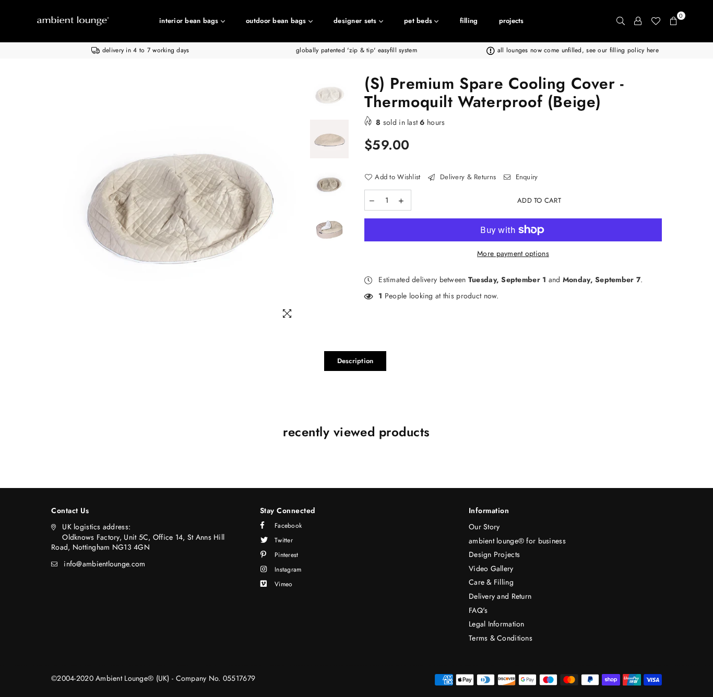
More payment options (513, 254)
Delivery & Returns (467, 177)
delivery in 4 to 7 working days (144, 50)
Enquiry (525, 177)
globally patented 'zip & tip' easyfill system (356, 50)
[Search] (620, 21)
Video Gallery (491, 568)
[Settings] (637, 21)
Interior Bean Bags (190, 21)
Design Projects (494, 554)
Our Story (484, 526)
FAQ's (478, 610)
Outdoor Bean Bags (277, 21)
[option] (140, 50)
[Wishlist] (655, 21)
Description (355, 361)
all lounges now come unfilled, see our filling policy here (577, 50)
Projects (511, 21)
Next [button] (295, 201)
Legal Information (497, 624)
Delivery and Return (500, 596)
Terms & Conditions (500, 638)
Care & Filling (491, 582)
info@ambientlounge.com (104, 564)
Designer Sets (356, 21)
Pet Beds (419, 21)
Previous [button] (60, 201)
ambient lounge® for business (517, 541)
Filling (469, 21)
